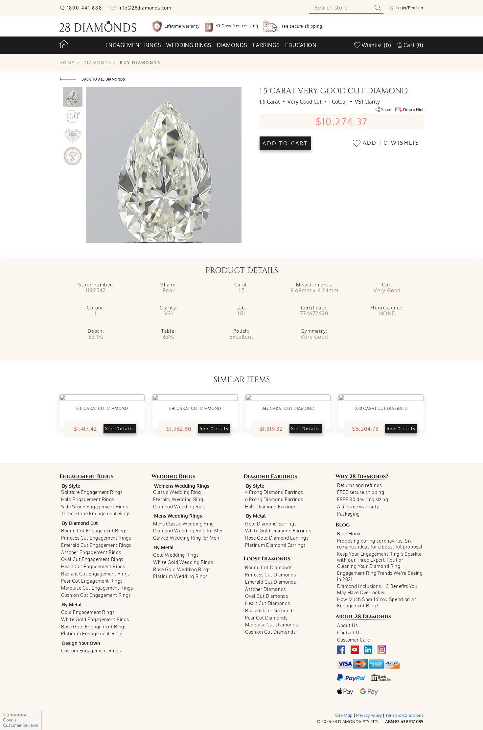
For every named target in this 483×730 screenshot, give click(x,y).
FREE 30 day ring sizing (362, 499)
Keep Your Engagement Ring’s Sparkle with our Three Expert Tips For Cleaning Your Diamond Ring (379, 560)
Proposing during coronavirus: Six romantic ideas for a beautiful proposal (380, 543)
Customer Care (353, 640)
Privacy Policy (369, 715)
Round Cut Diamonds (268, 567)
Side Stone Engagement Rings (94, 506)
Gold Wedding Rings (175, 555)
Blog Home (349, 533)
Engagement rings (133, 45)
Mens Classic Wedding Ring (183, 523)
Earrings (266, 45)
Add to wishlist (392, 142)
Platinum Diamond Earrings (275, 545)
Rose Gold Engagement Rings (93, 626)
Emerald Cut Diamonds (270, 582)
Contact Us (349, 632)
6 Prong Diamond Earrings (274, 499)
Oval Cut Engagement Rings (92, 559)
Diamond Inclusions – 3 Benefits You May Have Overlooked (377, 589)
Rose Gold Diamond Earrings (277, 538)
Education (301, 45)
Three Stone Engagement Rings (95, 513)
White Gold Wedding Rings (183, 562)
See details (119, 428)
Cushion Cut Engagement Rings (96, 595)
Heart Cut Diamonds (267, 603)
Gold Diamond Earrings (270, 523)
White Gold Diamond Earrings (278, 530)
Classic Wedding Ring (177, 492)
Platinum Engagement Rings (92, 633)
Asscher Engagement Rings (91, 552)
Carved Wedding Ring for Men (186, 538)
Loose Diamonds (266, 558)
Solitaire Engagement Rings (92, 492)
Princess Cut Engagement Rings (96, 538)
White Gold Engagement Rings (95, 619)
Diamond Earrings (270, 476)
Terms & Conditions (404, 715)
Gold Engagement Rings (87, 612)
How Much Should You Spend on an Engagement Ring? (377, 602)
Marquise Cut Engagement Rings (97, 588)
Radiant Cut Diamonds (270, 610)
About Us (347, 625)
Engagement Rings (86, 476)
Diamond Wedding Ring (179, 506)
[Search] (377, 8)
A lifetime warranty (358, 506)
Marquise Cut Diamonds (271, 624)
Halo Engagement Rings (87, 499)
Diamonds (232, 45)
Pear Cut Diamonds (266, 617)
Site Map (344, 715)
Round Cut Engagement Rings (94, 530)
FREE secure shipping (360, 492)
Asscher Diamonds (265, 589)
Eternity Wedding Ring (178, 499)
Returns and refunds (359, 485)
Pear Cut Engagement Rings (92, 581)
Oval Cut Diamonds (266, 596)
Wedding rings (188, 45)
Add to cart (285, 143)
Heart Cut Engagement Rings (93, 566)
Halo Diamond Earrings (270, 506)
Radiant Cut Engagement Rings (95, 573)
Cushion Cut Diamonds (270, 632)
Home (67, 62)
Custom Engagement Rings (91, 650)
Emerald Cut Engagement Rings (96, 545)
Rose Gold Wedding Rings (182, 569)
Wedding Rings (173, 476)
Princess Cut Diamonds (270, 574)
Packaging (348, 514)
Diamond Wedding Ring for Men (188, 530)
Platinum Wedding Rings (180, 576)
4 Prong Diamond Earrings (274, 492)
